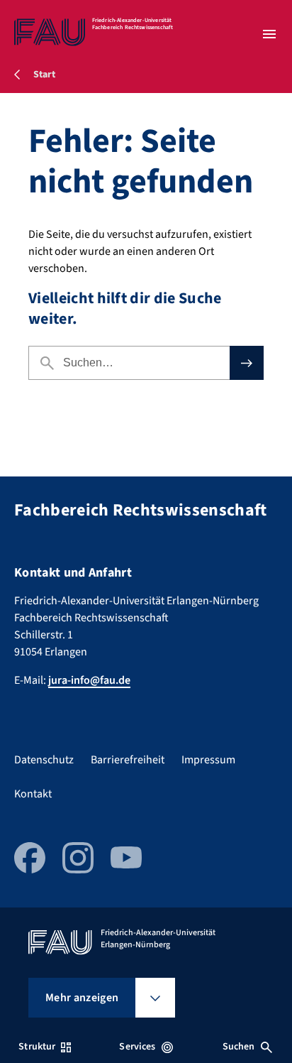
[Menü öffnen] (269, 34)
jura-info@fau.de (89, 680)
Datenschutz (44, 760)
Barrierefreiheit (127, 760)
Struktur (36, 1047)
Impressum (208, 760)
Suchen (239, 1047)
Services (137, 1047)
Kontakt (33, 794)
